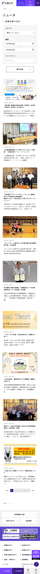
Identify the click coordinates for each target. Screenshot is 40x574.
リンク (6, 564)
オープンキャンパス (21, 3)
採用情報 (25, 559)
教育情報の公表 (19, 514)
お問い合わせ (10, 521)
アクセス (28, 572)
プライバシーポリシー (29, 564)
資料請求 (30, 4)
